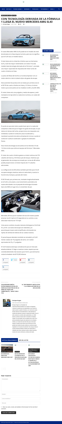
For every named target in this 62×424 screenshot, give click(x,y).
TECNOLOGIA (35, 9)
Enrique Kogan (6, 24)
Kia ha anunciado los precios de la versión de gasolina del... (55, 66)
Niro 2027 (4, 351)
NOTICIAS (8, 9)
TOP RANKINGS (44, 9)
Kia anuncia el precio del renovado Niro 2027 (7, 355)
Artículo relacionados (9, 340)
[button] (59, 9)
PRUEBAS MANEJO (17, 9)
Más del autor (23, 340)
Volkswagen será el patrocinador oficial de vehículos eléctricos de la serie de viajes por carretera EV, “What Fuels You (10, 289)
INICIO (3, 9)
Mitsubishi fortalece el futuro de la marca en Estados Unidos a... (55, 76)
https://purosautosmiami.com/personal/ (20, 302)
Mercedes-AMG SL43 (9, 13)
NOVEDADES (27, 9)
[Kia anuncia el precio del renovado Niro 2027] (7, 348)
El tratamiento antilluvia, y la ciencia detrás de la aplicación (31, 286)
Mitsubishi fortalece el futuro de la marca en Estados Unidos (34, 350)
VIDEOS (52, 9)
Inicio (2, 13)
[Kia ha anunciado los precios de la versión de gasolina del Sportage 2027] (21, 348)
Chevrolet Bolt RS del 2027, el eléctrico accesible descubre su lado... (55, 87)
